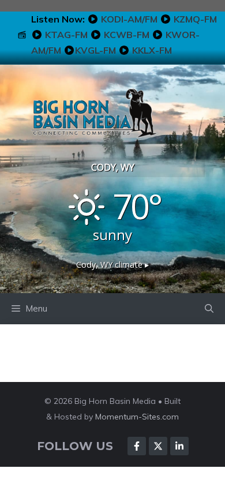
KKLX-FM (152, 50)
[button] (209, 308)
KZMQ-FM (195, 19)
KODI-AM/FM (129, 19)
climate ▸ (112, 264)
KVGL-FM (95, 50)
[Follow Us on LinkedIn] (179, 446)
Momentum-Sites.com (137, 416)
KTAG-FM (66, 34)
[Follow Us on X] (158, 446)
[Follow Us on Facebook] (136, 446)
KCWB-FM (126, 34)
